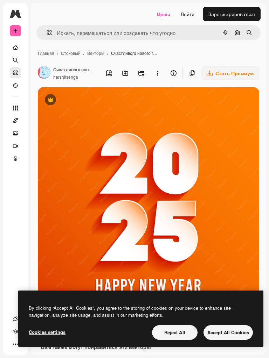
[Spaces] (15, 120)
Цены (163, 13)
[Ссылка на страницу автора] (44, 73)
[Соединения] (15, 318)
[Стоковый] (15, 72)
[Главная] (15, 47)
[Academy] (15, 331)
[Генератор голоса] (15, 158)
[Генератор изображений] (15, 133)
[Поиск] (15, 60)
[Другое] (15, 344)
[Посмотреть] (15, 85)
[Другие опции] (157, 73)
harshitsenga (65, 77)
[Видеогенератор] (15, 145)
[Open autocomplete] (46, 32)
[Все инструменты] (15, 108)
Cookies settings (47, 332)
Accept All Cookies (228, 332)
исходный (85, 100)
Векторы (95, 53)
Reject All (174, 332)
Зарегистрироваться (231, 13)
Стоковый (71, 53)
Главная (46, 53)
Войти (187, 13)
